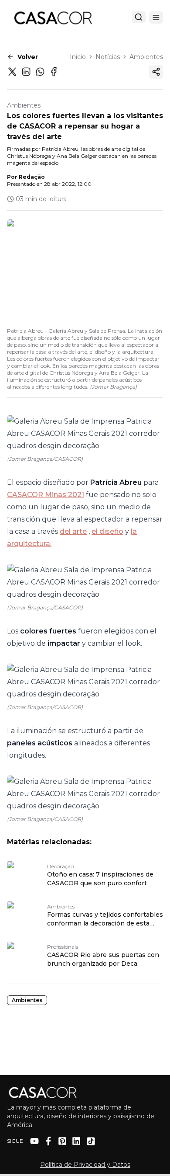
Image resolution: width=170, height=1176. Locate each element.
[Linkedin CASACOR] (76, 1141)
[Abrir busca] (139, 17)
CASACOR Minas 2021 (45, 495)
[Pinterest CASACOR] (62, 1141)
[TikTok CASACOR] (91, 1141)
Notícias (107, 57)
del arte (73, 531)
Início (78, 57)
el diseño (107, 531)
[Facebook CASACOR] (48, 1141)
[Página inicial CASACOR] (53, 17)
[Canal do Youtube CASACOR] (34, 1141)
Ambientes (146, 57)
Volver (27, 57)
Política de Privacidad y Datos (85, 1165)
